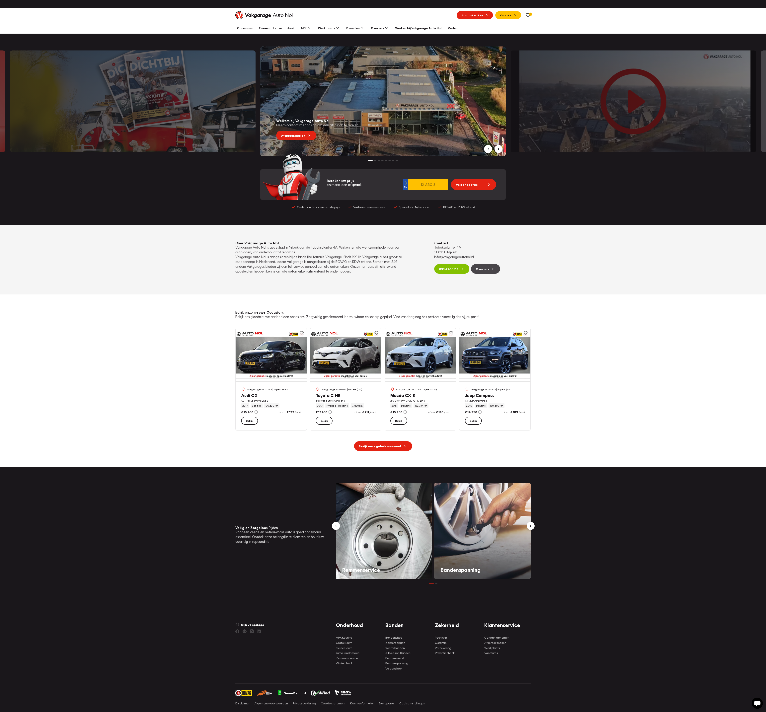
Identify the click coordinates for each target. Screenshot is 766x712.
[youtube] (245, 631)
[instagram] (252, 631)
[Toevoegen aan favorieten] (302, 333)
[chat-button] (757, 703)
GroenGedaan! (294, 693)
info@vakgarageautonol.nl (454, 257)
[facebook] (237, 631)
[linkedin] (259, 631)
